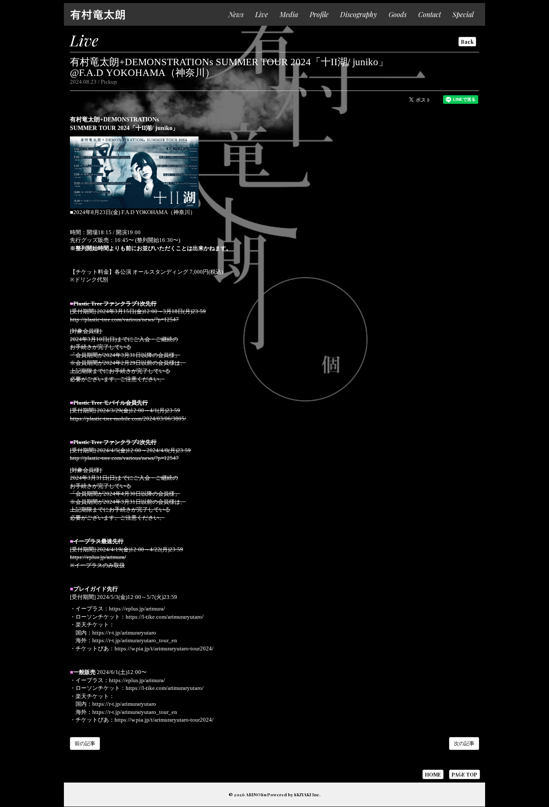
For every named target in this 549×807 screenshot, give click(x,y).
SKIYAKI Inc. (307, 795)
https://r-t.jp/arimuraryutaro (124, 632)
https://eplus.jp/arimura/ (98, 557)
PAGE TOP (464, 774)
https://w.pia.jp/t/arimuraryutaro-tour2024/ (164, 648)
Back (467, 41)
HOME (433, 774)
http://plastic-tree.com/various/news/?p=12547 (124, 319)
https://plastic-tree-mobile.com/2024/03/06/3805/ (128, 418)
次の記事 (464, 744)
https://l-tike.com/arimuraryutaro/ (165, 617)
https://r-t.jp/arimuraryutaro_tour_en (134, 640)
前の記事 (85, 744)
